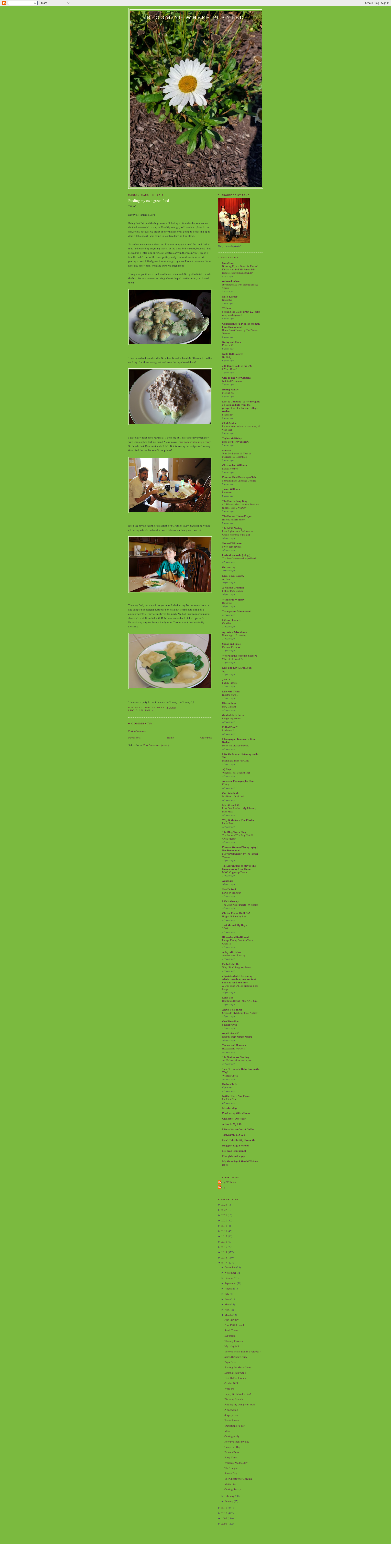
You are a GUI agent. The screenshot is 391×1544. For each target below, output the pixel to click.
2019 (224, 1226)
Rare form (227, 492)
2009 (224, 1518)
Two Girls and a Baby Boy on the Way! (241, 1070)
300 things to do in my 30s (237, 366)
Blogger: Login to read (235, 1145)
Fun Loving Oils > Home (236, 1113)
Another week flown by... (234, 955)
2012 (224, 1263)
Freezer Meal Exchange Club (239, 477)
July (227, 1294)
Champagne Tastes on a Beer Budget (238, 740)
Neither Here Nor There (236, 1096)
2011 (224, 1508)
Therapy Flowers (233, 1341)
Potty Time (230, 1457)
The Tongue (231, 1468)
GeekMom (228, 263)
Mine (227, 1431)
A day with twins (231, 952)
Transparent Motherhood (236, 611)
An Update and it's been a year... (237, 1060)
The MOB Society (232, 528)
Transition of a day (234, 1425)
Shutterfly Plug (229, 1024)
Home (170, 737)
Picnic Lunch (231, 1420)
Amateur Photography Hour (238, 781)
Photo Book (228, 823)
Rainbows (227, 602)
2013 (224, 1257)
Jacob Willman (231, 489)
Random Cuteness (231, 647)
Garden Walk (231, 1383)
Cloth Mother (230, 423)
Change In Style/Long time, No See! (240, 1012)
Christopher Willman (234, 465)
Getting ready (231, 1436)
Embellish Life (230, 964)
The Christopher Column (238, 1478)
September (230, 1283)
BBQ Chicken (229, 706)
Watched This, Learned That (236, 772)
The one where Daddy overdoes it (242, 1351)
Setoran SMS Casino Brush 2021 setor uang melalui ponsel (241, 313)
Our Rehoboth (230, 793)
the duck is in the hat (233, 715)
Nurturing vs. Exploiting (234, 635)
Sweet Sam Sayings (232, 546)
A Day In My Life (232, 1124)
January (229, 1501)
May (227, 1304)
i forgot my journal (231, 718)
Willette (226, 308)
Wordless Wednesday (236, 1463)
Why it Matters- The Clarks (238, 820)
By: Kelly (227, 357)
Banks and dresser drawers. (235, 745)
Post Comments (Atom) (156, 745)
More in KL (228, 392)
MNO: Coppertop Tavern (234, 872)
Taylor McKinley (232, 438)
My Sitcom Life (231, 805)
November (230, 1272)
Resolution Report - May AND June (239, 1000)
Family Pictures (229, 682)
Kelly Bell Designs (232, 354)
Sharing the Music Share (237, 1367)
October (229, 1278)
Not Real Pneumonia (232, 380)
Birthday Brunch (233, 1399)
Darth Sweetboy (230, 468)
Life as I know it (231, 620)
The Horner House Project (237, 516)
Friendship (227, 414)
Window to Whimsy (233, 599)
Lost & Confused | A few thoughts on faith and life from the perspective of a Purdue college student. (241, 406)
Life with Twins (231, 691)
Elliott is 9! (227, 345)
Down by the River (231, 892)
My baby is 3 (231, 1346)
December (227, 299)
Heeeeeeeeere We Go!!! (233, 1048)
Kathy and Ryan (231, 342)
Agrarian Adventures (234, 632)
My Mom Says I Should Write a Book (240, 1162)
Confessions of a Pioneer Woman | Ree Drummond (241, 325)
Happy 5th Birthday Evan (234, 916)
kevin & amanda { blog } (236, 555)
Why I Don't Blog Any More (236, 967)
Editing (225, 784)
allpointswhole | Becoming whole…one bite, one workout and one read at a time (239, 979)
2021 (224, 1215)
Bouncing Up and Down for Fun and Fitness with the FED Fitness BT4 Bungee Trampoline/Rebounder (240, 269)
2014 (224, 1252)
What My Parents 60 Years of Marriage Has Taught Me (236, 455)
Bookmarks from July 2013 (235, 760)
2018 (224, 1231)
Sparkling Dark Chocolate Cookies (239, 480)
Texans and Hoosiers (234, 1045)
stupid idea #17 (230, 1033)
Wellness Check (230, 1075)
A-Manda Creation (233, 587)
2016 (224, 1241)
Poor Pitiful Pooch (234, 1325)
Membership (229, 1108)
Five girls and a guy (233, 1156)
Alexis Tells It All (232, 1009)
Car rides (226, 623)
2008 (224, 1523)
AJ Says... (227, 769)
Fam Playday (231, 1319)
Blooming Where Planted (196, 17)
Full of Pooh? (230, 727)
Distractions (229, 703)
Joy (224, 670)
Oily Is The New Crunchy (236, 377)
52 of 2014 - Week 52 (232, 658)
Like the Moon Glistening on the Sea (240, 755)
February (229, 1496)
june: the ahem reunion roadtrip (237, 1036)
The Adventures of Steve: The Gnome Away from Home (239, 867)
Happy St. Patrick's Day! (237, 1394)
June (227, 1299)
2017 (224, 1236)
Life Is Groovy (230, 901)
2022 (224, 1210)
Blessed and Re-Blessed (235, 937)
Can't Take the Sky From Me (238, 1140)
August (229, 1288)
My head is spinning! (234, 1151)
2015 (224, 1247)
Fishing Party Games (232, 590)
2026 (224, 1204)
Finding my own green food (148, 200)
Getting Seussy (232, 1489)
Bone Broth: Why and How (235, 441)
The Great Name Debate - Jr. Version (240, 904)
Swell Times (231, 1330)
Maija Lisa (230, 1484)
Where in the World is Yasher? (239, 655)
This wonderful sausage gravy (194, 442)
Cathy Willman (227, 1182)
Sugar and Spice (231, 644)
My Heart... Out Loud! (233, 796)
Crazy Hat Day (232, 1447)
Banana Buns (231, 1452)
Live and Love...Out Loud (237, 667)
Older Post (206, 737)
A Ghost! (226, 579)
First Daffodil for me (235, 1378)
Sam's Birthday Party (235, 1357)
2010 (224, 1513)
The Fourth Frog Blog (234, 501)
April (227, 1309)
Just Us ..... (228, 679)
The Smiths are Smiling (235, 1057)
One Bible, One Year (234, 1118)
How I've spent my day (236, 1441)
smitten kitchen (230, 281)
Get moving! (229, 567)
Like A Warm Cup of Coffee (238, 1129)
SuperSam (229, 1335)
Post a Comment (137, 731)
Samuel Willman (232, 543)
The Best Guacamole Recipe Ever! (239, 558)
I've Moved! (228, 730)
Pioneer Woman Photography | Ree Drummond (240, 848)
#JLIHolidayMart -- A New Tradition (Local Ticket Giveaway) (240, 506)
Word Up (229, 1388)
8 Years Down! (229, 369)
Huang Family (230, 389)
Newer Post (134, 737)
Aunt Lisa (227, 881)
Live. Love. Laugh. (233, 575)
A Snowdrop (231, 1410)
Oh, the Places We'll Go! (236, 913)
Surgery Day (231, 1415)
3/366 (225, 928)
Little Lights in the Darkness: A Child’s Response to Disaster (237, 533)
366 (141, 710)
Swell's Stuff (229, 889)
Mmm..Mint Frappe (235, 1372)
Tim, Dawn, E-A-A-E (234, 1134)
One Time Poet (230, 1021)
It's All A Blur (229, 1099)
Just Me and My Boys (234, 925)
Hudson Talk (229, 1084)
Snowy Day (230, 1473)
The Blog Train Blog (234, 832)
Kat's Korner (229, 296)
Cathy (222, 1187)
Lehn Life (227, 997)
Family (149, 710)
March (228, 1315)
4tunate (226, 450)
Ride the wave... (230, 694)
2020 (224, 1220)
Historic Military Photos (234, 519)
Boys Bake (230, 1362)
